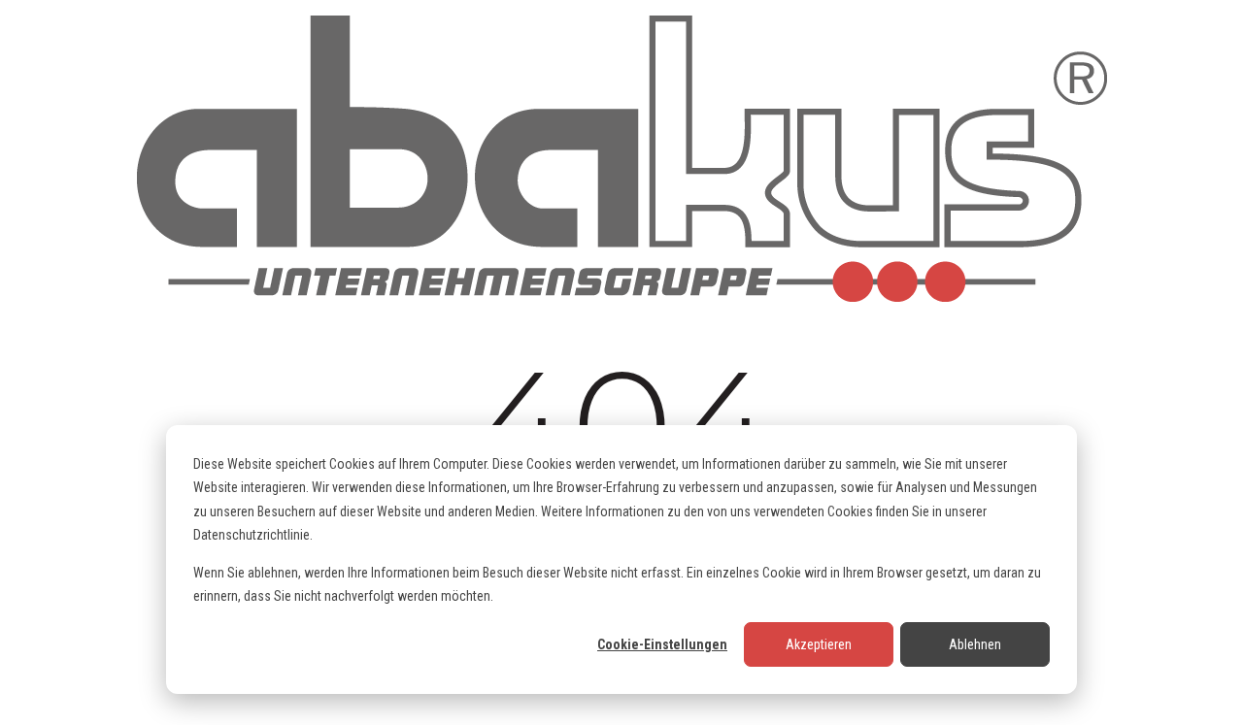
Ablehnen (975, 644)
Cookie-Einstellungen (662, 644)
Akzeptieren (819, 644)
